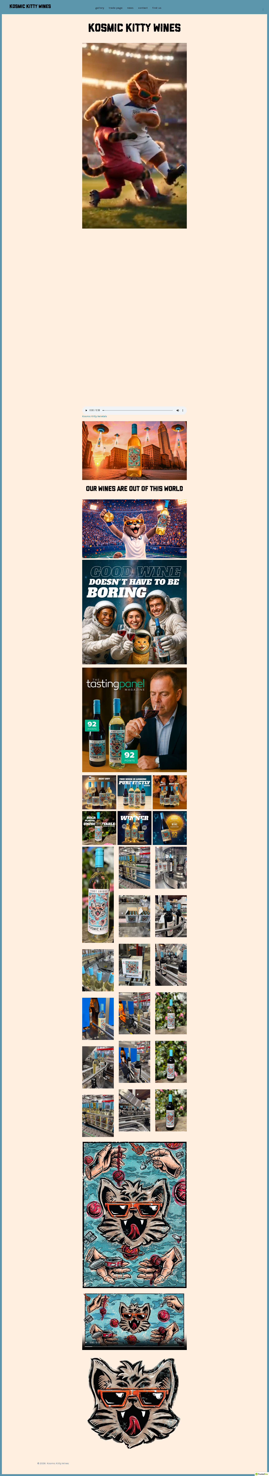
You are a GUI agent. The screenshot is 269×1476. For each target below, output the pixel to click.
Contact (143, 7)
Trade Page (116, 7)
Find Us (156, 7)
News (130, 7)
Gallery (99, 7)
